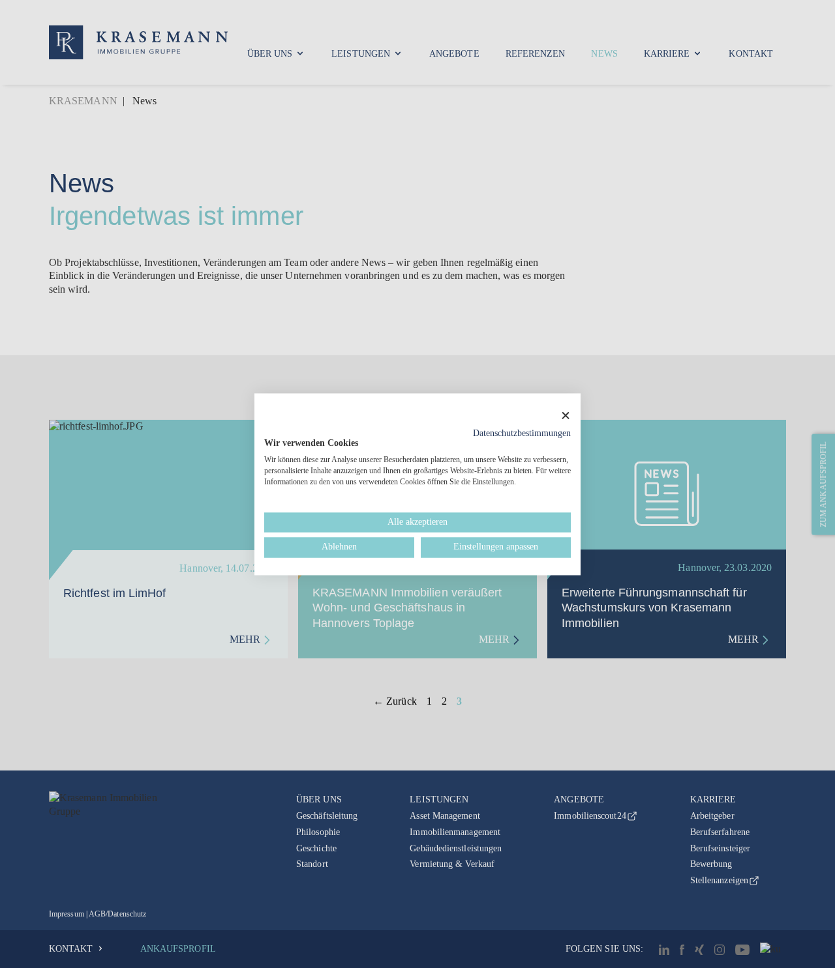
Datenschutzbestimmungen (522, 433)
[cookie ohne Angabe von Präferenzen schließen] (565, 415)
